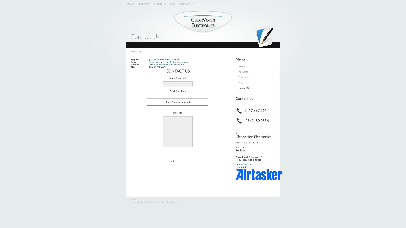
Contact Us (186, 4)
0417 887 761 (173, 59)
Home (130, 4)
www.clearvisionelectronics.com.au (166, 64)
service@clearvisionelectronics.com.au (168, 62)
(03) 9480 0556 (157, 59)
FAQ (172, 4)
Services (144, 4)
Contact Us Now (244, 164)
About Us (160, 4)
